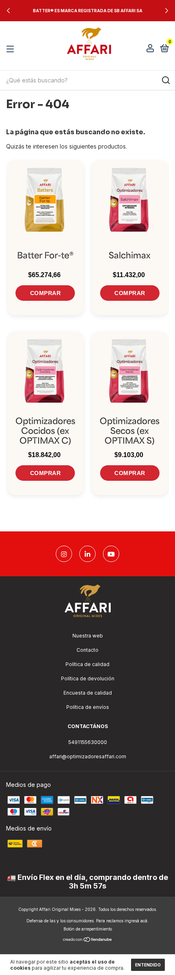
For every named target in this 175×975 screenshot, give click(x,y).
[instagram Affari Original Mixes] (64, 554)
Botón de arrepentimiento (87, 928)
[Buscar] (165, 80)
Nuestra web (87, 636)
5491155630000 (87, 742)
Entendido (148, 964)
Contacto (87, 650)
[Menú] (11, 49)
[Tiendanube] (87, 940)
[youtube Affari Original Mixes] (111, 554)
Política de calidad (87, 664)
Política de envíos (87, 707)
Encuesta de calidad (87, 693)
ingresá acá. (137, 920)
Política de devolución (87, 678)
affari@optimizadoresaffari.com (87, 756)
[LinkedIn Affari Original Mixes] (87, 554)
